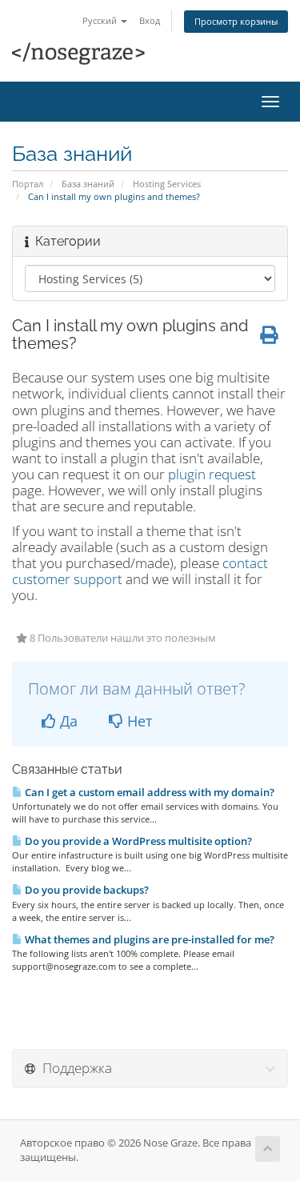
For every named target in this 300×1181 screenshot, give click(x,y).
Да (67, 721)
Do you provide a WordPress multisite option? (137, 841)
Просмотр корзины (236, 21)
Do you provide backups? (85, 890)
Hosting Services (167, 184)
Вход (149, 20)
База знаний (88, 184)
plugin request (212, 474)
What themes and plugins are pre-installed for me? (148, 939)
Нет (137, 721)
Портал (27, 184)
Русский (100, 20)
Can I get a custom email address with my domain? (148, 792)
